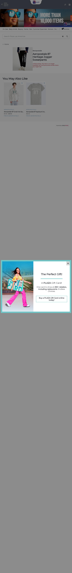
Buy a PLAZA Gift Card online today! (51, 299)
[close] (68, 263)
